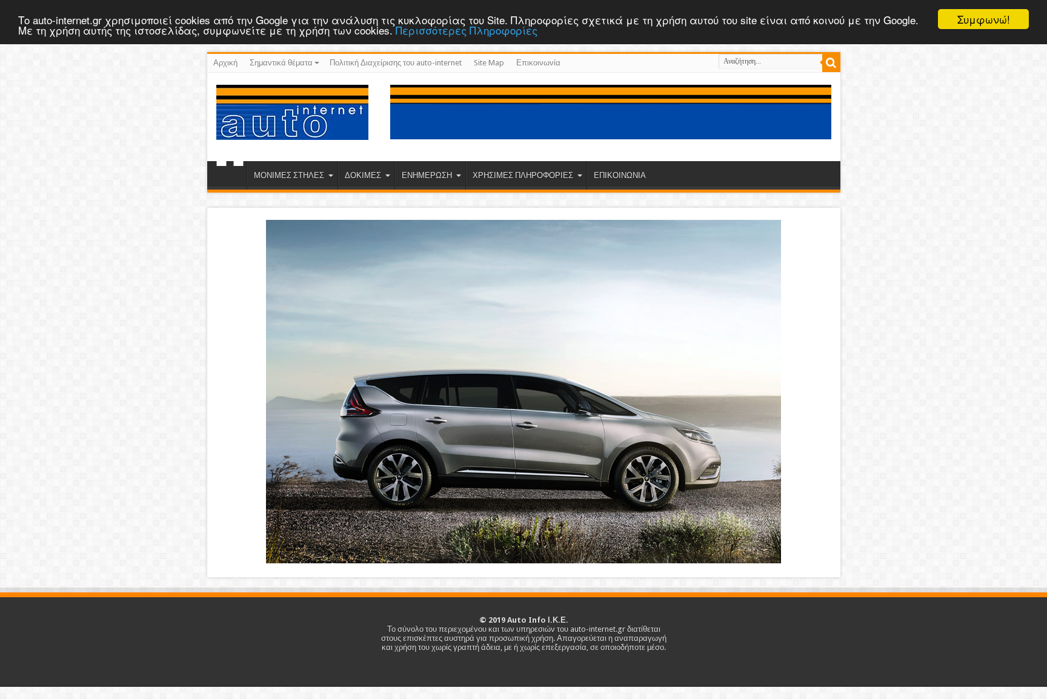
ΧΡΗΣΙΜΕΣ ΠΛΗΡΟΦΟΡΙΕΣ (523, 175)
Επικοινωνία (538, 62)
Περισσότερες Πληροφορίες (466, 30)
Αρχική (225, 62)
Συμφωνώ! (983, 19)
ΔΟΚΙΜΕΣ (363, 175)
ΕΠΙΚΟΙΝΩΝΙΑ (620, 175)
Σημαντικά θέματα (281, 62)
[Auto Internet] (292, 130)
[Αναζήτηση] (831, 63)
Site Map (489, 62)
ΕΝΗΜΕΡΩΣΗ (427, 175)
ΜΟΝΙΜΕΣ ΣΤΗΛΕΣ (289, 175)
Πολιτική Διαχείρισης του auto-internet (396, 62)
